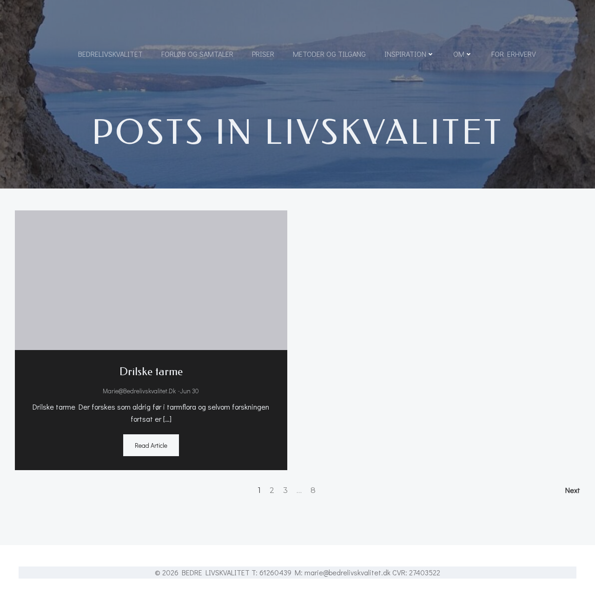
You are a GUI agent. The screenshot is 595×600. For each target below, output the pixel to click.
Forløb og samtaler (197, 54)
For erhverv (513, 54)
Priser (263, 54)
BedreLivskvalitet (110, 54)
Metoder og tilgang (329, 54)
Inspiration (405, 54)
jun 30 (189, 390)
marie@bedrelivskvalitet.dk (139, 390)
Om (458, 54)
